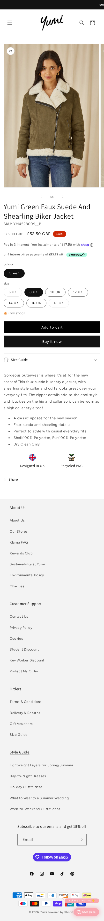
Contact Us (19, 616)
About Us (17, 520)
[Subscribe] (81, 839)
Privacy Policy (21, 628)
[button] (9, 22)
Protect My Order (24, 671)
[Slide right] (62, 196)
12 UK (78, 292)
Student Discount (24, 649)
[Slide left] (41, 196)
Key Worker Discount (27, 660)
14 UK (14, 303)
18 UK (61, 304)
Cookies (16, 639)
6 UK (15, 293)
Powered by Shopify (61, 912)
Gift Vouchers (21, 724)
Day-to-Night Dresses (28, 776)
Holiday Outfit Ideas (26, 787)
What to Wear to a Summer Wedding (39, 798)
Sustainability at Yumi (27, 564)
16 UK (36, 303)
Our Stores (19, 532)
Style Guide (20, 752)
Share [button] (13, 479)
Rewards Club (21, 553)
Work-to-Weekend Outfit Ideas (35, 809)
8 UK (34, 292)
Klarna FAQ (19, 542)
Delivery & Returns (25, 713)
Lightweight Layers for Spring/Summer (42, 765)
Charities (17, 586)
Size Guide (19, 735)
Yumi (43, 912)
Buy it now (52, 341)
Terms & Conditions (26, 702)
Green (14, 273)
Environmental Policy (27, 575)
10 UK (55, 292)
